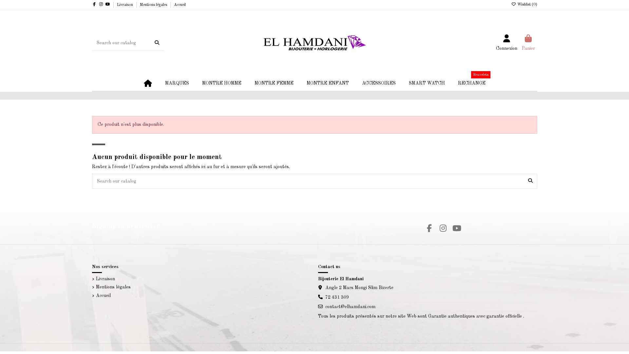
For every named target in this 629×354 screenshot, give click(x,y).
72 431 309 (337, 297)
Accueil (180, 5)
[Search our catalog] (157, 43)
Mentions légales (154, 5)
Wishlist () (526, 5)
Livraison (125, 5)
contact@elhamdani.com (350, 307)
